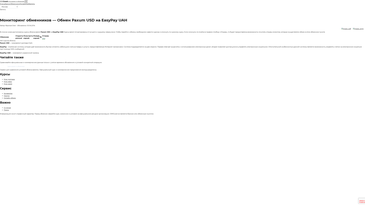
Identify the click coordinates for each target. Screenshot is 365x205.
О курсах (7, 108)
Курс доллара (9, 79)
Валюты (32, 4)
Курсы (2, 4)
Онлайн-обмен (10, 98)
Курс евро (8, 82)
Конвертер (24, 4)
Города (6, 96)
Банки (7, 4)
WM (12, 1)
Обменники (15, 4)
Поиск (6, 110)
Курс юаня (8, 84)
